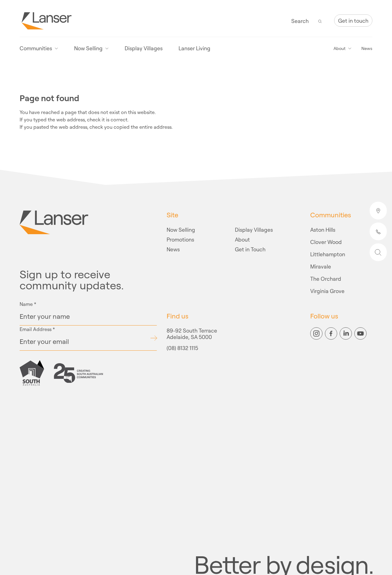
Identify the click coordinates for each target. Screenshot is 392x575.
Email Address (37, 329)
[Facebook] (331, 333)
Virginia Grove (327, 290)
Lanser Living (194, 48)
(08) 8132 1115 (182, 348)
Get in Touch (250, 249)
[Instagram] (316, 333)
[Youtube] (360, 333)
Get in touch (353, 20)
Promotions (180, 239)
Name (28, 304)
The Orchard (325, 278)
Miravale (320, 266)
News (366, 48)
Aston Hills (322, 229)
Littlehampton (327, 253)
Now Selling (181, 229)
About (242, 239)
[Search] (320, 20)
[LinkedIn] (346, 333)
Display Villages (144, 48)
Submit (153, 338)
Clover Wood (326, 241)
